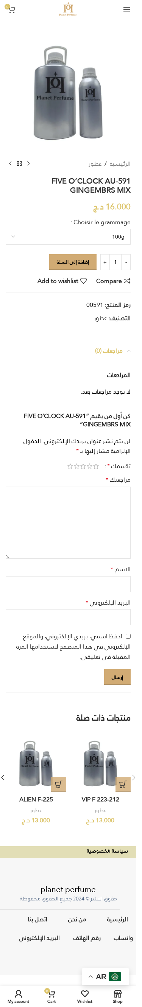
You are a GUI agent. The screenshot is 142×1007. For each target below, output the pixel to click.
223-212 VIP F (100, 799)
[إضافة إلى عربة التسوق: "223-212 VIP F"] (123, 784)
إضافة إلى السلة (73, 261)
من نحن (77, 919)
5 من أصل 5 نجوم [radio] (70, 466)
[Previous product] (28, 163)
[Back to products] (19, 163)
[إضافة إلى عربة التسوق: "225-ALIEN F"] (58, 784)
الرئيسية (120, 164)
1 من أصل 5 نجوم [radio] (96, 466)
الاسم (121, 569)
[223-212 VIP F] (100, 761)
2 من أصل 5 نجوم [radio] (89, 466)
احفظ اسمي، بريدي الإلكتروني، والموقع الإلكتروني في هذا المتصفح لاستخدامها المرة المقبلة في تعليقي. (73, 646)
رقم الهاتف (86, 938)
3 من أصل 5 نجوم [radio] (83, 466)
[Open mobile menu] (126, 9)
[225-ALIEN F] (36, 761)
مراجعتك (118, 480)
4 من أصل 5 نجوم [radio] (76, 466)
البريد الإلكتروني (108, 603)
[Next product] (10, 163)
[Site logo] (68, 8)
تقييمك (119, 466)
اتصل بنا (37, 919)
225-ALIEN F (36, 799)
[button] (133, 777)
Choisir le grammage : (100, 222)
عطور (95, 164)
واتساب (123, 938)
